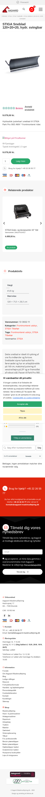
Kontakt (5, 696)
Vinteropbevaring (9, 733)
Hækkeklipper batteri (10, 747)
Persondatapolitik (32, 564)
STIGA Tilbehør (17, 16)
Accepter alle (22, 404)
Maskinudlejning (8, 711)
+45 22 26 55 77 (21, 168)
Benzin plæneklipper (10, 741)
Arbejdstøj (6, 722)
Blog (4, 676)
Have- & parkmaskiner (11, 714)
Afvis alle (22, 418)
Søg (39, 447)
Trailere (5, 725)
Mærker (5, 728)
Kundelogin (6, 699)
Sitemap (5, 701)
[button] (22, 108)
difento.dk (29, 793)
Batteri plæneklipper (10, 744)
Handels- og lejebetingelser (13, 687)
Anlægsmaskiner (9, 716)
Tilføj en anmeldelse (23, 438)
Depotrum (6, 719)
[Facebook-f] (4, 616)
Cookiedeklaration (9, 693)
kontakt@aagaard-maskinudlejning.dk (22, 504)
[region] (22, 398)
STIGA (10, 16)
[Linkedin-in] (9, 616)
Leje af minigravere (10, 755)
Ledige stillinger (8, 679)
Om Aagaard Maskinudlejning (14, 674)
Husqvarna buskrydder (11, 753)
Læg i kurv (20, 161)
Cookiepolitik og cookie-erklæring (26, 398)
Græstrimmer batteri (10, 750)
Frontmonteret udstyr (27, 325)
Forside (4, 16)
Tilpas (22, 411)
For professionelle (9, 739)
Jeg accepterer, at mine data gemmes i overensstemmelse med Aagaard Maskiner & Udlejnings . (21, 561)
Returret (5, 682)
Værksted (6, 730)
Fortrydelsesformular (10, 685)
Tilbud (4, 736)
